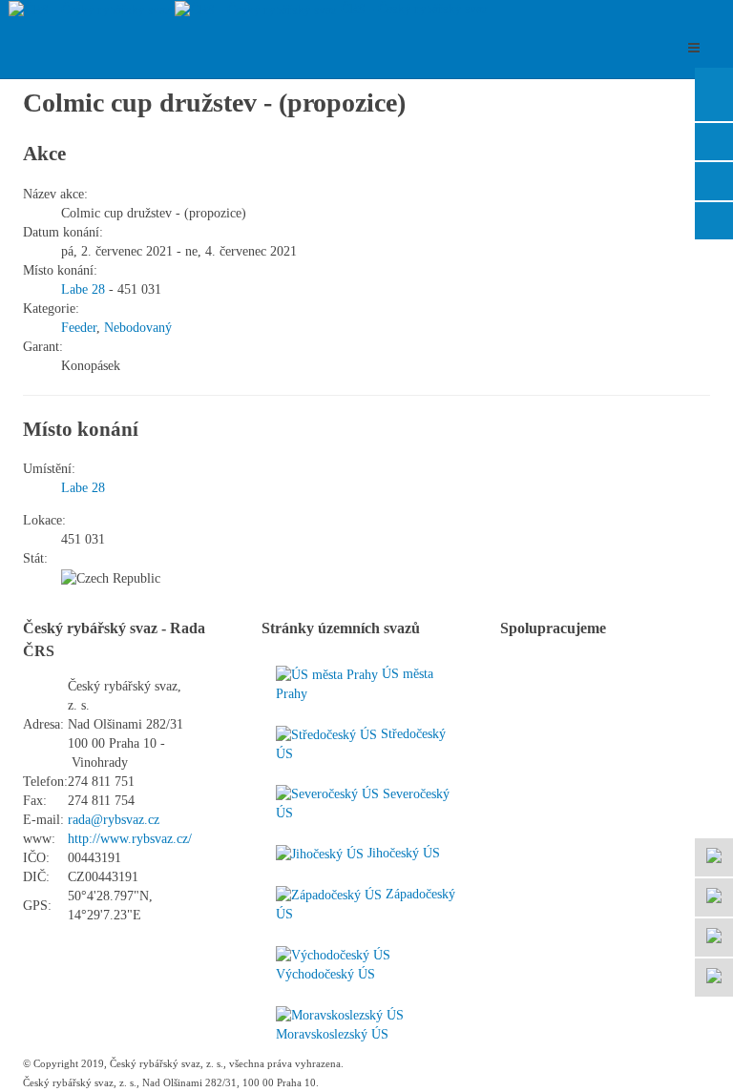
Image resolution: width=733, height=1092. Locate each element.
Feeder (78, 327)
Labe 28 (83, 289)
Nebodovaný (138, 327)
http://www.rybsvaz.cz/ (130, 839)
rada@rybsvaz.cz (113, 820)
